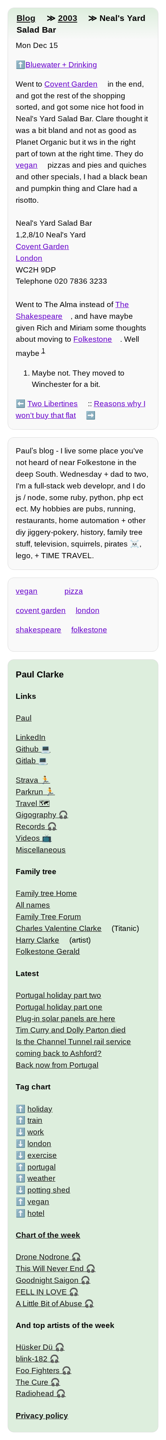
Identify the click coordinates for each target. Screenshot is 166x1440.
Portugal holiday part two (58, 995)
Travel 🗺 (33, 803)
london (88, 610)
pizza (73, 591)
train (34, 1120)
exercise (42, 1155)
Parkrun (29, 792)
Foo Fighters (38, 1370)
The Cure (32, 1382)
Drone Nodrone (42, 1257)
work (35, 1132)
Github (27, 749)
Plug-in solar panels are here (65, 1018)
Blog (26, 18)
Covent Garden (71, 84)
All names (33, 905)
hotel (35, 1213)
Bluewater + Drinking (61, 64)
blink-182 (32, 1359)
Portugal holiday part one (59, 1007)
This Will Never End (50, 1268)
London (29, 258)
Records (30, 826)
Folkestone (92, 339)
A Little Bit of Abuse (49, 1303)
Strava (27, 780)
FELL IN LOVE (41, 1292)
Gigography (36, 814)
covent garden (41, 610)
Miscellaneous (41, 850)
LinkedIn (31, 737)
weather (41, 1178)
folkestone (89, 629)
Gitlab (26, 760)
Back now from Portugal (57, 1065)
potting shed (48, 1190)
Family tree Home (46, 893)
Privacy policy (42, 1415)
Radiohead (35, 1393)
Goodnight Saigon (47, 1280)
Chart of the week (48, 1235)
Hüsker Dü (34, 1347)
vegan (26, 165)
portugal (41, 1167)
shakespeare (38, 629)
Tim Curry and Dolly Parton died (71, 1030)
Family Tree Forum (48, 916)
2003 (67, 18)
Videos (28, 838)
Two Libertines (52, 403)
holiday (39, 1109)
